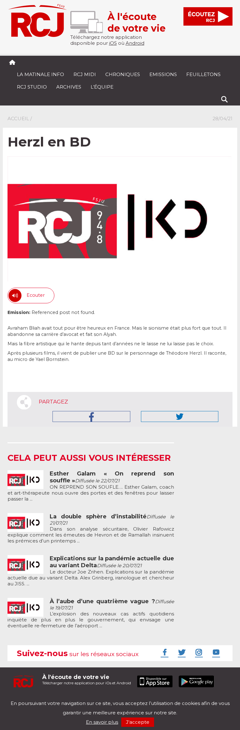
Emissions (163, 74)
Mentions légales (27, 698)
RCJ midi (84, 74)
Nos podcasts (112, 698)
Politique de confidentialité (71, 698)
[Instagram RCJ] (198, 652)
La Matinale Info (40, 74)
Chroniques (122, 74)
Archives (68, 87)
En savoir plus (102, 722)
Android (135, 43)
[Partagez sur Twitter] (179, 416)
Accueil (18, 118)
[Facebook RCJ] (164, 652)
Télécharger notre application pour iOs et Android (86, 679)
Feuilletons (203, 74)
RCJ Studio (32, 87)
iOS (113, 43)
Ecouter (36, 295)
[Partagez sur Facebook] (91, 416)
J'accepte (137, 722)
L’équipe (102, 87)
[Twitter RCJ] (181, 652)
